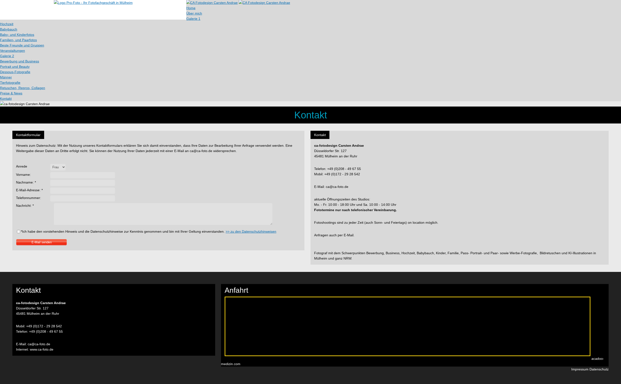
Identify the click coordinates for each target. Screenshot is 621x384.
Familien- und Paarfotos (18, 40)
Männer (6, 77)
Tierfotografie (10, 82)
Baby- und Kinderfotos (17, 35)
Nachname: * (26, 182)
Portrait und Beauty (15, 67)
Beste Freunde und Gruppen (22, 45)
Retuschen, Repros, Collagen (22, 88)
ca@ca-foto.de (39, 344)
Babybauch (8, 29)
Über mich (194, 13)
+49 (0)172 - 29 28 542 (44, 326)
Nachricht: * (25, 205)
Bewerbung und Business (19, 61)
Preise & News (11, 93)
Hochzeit (6, 24)
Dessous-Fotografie (15, 72)
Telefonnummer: (28, 198)
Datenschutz (599, 369)
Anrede (21, 166)
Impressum (579, 369)
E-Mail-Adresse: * (29, 190)
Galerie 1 (193, 19)
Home (191, 8)
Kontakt (6, 98)
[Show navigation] (212, 3)
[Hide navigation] (264, 3)
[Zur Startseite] (93, 3)
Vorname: (23, 175)
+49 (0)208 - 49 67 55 (46, 331)
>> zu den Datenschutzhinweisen (251, 231)
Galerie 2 (7, 56)
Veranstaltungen (12, 51)
